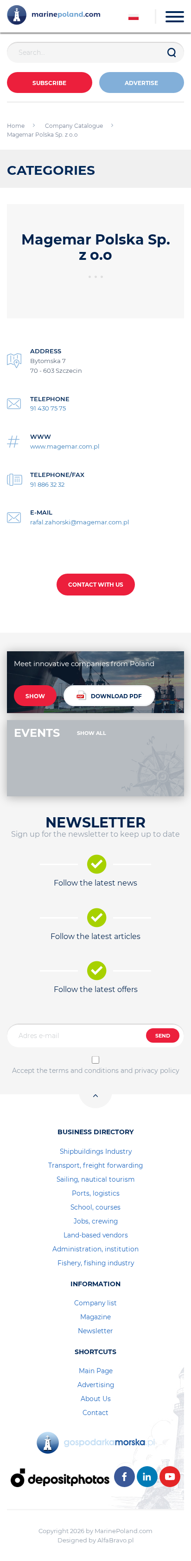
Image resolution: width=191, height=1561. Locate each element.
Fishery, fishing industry (95, 1263)
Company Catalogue (74, 125)
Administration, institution (95, 1249)
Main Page (96, 1371)
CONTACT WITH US (95, 584)
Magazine (95, 1317)
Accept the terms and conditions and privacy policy (95, 1070)
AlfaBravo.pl (115, 1540)
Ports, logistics (96, 1193)
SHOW (35, 696)
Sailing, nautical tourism (96, 1179)
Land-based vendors (96, 1235)
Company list (95, 1303)
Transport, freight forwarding (95, 1165)
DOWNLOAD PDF (116, 696)
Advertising (95, 1385)
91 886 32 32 (47, 484)
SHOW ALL (91, 733)
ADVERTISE (141, 82)
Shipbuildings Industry (96, 1151)
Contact (95, 1412)
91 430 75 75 (48, 408)
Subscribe (49, 82)
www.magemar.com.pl (65, 446)
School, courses (95, 1207)
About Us (96, 1398)
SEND (162, 1035)
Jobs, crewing (96, 1221)
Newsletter (95, 1331)
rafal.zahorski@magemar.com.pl (79, 522)
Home (16, 125)
